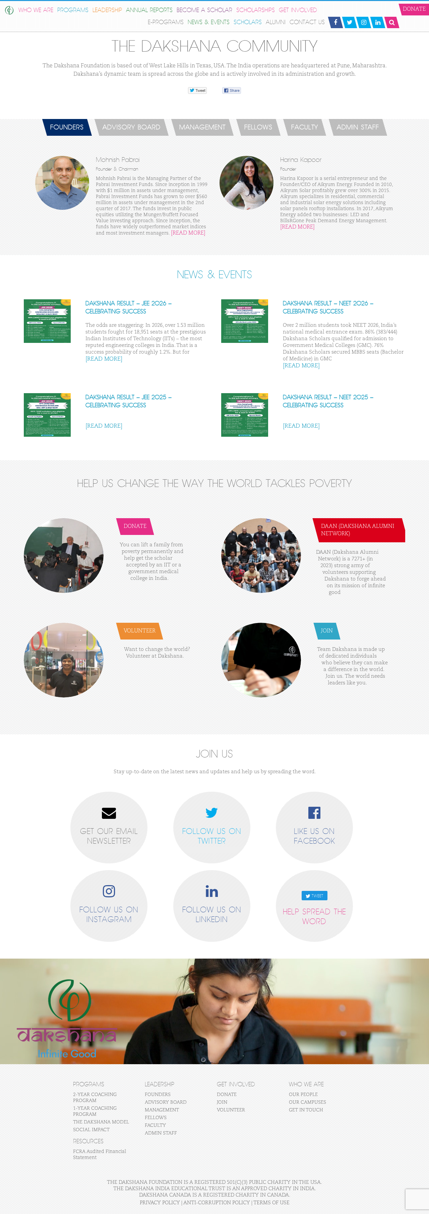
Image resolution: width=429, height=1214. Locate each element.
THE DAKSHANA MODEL (101, 1122)
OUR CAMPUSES (307, 1102)
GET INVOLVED (298, 10)
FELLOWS (258, 127)
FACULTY (304, 127)
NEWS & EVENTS (209, 22)
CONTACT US (307, 22)
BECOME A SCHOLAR (204, 10)
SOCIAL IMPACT (91, 1130)
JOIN (222, 1102)
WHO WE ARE (35, 10)
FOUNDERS (67, 127)
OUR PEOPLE (303, 1094)
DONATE (227, 1094)
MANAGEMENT (202, 127)
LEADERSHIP (107, 10)
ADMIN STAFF (358, 127)
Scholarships (255, 10)
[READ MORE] (188, 233)
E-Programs (166, 22)
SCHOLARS (248, 22)
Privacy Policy (160, 1202)
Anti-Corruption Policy (216, 1202)
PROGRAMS (72, 10)
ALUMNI (276, 22)
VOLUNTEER (231, 1110)
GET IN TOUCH (306, 1110)
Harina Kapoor (300, 160)
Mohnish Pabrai (118, 160)
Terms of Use (271, 1202)
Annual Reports (149, 10)
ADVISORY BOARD (132, 127)
